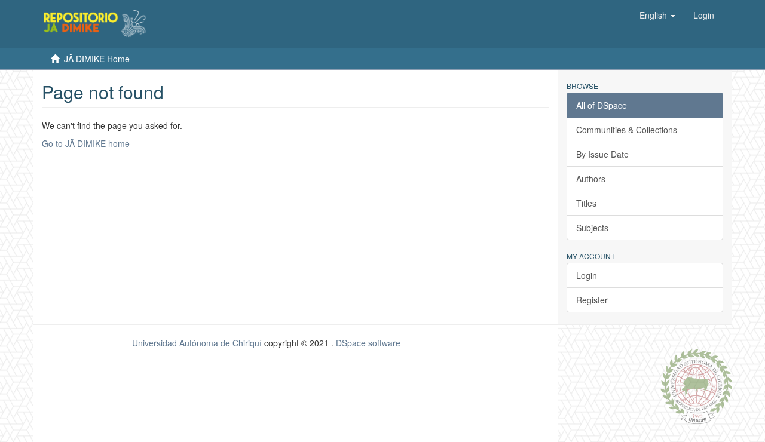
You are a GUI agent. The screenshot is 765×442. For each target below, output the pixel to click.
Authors (590, 179)
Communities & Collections (626, 130)
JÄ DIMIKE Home (97, 59)
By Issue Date (602, 154)
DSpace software (368, 343)
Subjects (592, 228)
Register (592, 300)
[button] (657, 15)
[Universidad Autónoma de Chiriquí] (696, 385)
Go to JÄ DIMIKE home (86, 143)
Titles (586, 203)
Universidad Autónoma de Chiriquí (197, 343)
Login (586, 275)
